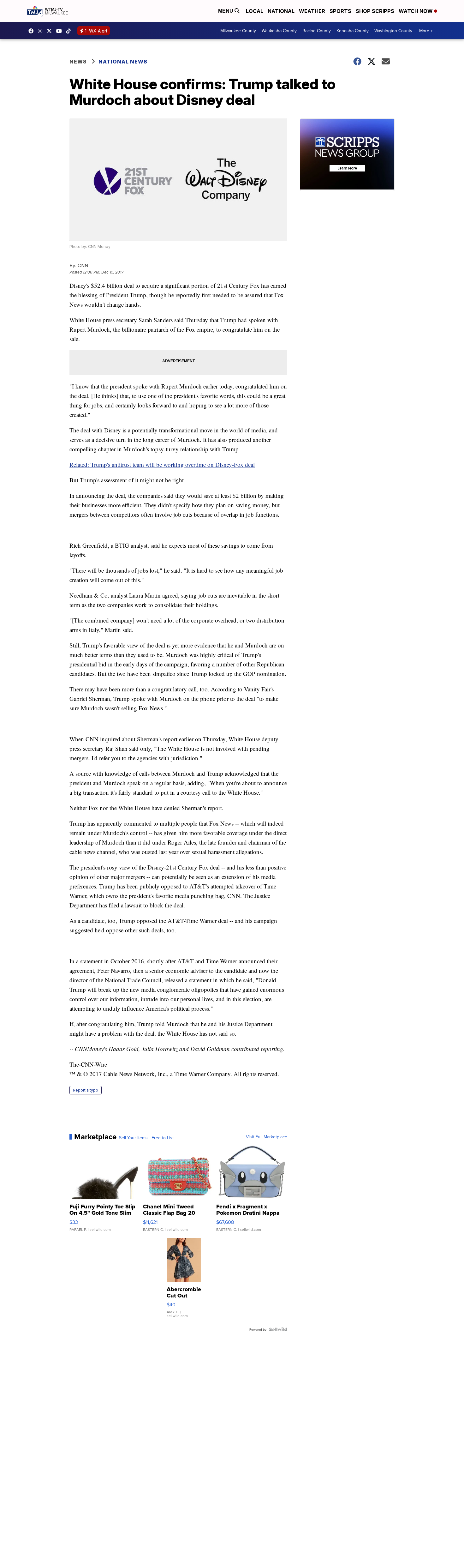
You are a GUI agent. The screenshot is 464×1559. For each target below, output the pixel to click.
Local (254, 11)
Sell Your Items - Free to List (146, 1137)
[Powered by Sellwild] (278, 1329)
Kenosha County (352, 30)
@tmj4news (70, 30)
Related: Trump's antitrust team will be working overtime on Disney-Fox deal (162, 464)
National (281, 11)
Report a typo (85, 1090)
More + (426, 30)
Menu (226, 11)
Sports (340, 11)
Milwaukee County (238, 30)
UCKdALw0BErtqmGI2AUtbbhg (60, 30)
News (78, 61)
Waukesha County (279, 30)
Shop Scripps (375, 11)
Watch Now (416, 11)
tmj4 (32, 30)
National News (122, 61)
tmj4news (41, 30)
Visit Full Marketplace (266, 1137)
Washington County (393, 30)
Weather (312, 11)
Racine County (316, 30)
